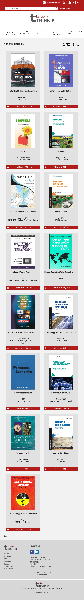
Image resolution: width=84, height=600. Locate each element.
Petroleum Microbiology (60, 393)
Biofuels (23, 151)
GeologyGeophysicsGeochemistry (12, 32)
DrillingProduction (25, 32)
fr (74, 2)
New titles (8, 556)
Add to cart (24, 107)
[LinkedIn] (37, 552)
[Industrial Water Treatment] (23, 251)
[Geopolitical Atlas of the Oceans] (23, 191)
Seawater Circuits (23, 453)
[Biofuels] (23, 131)
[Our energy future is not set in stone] (61, 312)
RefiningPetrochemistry (40, 32)
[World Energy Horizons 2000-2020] (23, 493)
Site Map (51, 588)
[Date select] (63, 45)
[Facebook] (32, 552)
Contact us (8, 566)
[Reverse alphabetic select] (77, 45)
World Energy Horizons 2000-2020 (23, 514)
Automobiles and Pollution (60, 91)
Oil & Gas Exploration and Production (23, 332)
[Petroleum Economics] (23, 372)
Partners (7, 564)
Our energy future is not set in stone (61, 332)
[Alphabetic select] (72, 45)
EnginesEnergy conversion (55, 32)
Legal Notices (43, 588)
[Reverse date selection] (68, 45)
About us (7, 561)
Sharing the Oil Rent (61, 453)
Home (6, 554)
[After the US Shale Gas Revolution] (23, 70)
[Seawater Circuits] (23, 432)
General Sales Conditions (29, 588)
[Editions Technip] (42, 584)
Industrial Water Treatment (23, 272)
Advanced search (65, 8)
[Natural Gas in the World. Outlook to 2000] (61, 251)
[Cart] (69, 3)
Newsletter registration (53, 2)
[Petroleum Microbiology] (61, 372)
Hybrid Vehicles (61, 212)
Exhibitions (8, 569)
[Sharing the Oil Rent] (61, 432)
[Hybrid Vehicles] (61, 191)
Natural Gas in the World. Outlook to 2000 (60, 272)
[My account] (64, 2)
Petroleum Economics (67, 32)
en (78, 2)
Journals (7, 559)
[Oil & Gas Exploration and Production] (23, 312)
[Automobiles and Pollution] (61, 70)
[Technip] (42, 22)
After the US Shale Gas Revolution (23, 91)
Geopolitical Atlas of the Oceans (23, 212)
